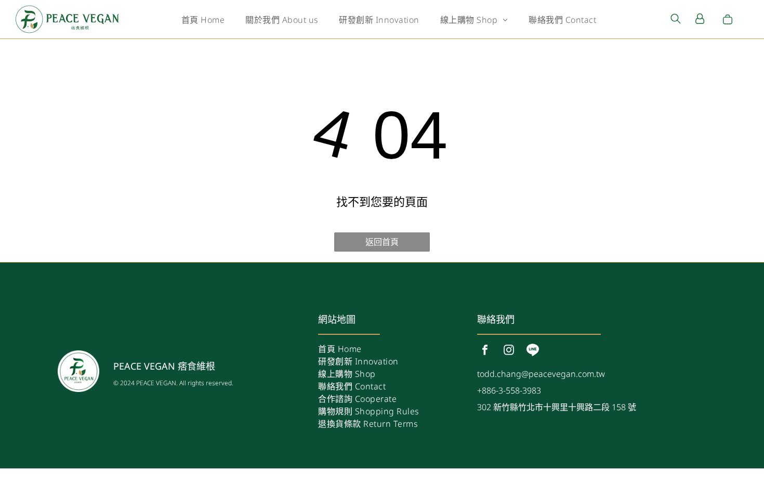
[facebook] (485, 351)
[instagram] (509, 351)
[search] (675, 20)
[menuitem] (203, 19)
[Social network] (533, 351)
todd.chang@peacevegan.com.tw (541, 374)
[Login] (699, 19)
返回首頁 (382, 241)
